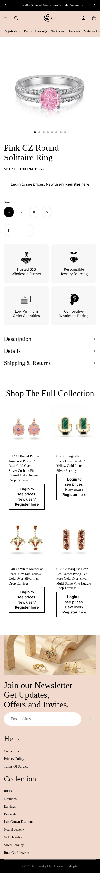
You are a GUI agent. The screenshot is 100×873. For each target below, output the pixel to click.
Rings (28, 31)
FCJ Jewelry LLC (42, 866)
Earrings (41, 31)
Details (12, 351)
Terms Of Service (16, 766)
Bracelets (74, 31)
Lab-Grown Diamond (18, 822)
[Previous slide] (5, 5)
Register (72, 184)
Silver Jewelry (14, 845)
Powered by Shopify (66, 866)
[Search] (16, 18)
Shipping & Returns (27, 363)
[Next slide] (94, 5)
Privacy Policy (14, 759)
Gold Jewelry (13, 837)
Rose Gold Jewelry (17, 852)
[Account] (83, 18)
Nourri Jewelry (14, 829)
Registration (12, 31)
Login (16, 184)
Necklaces (57, 31)
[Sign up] (89, 718)
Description (17, 339)
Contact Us (11, 751)
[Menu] (5, 18)
